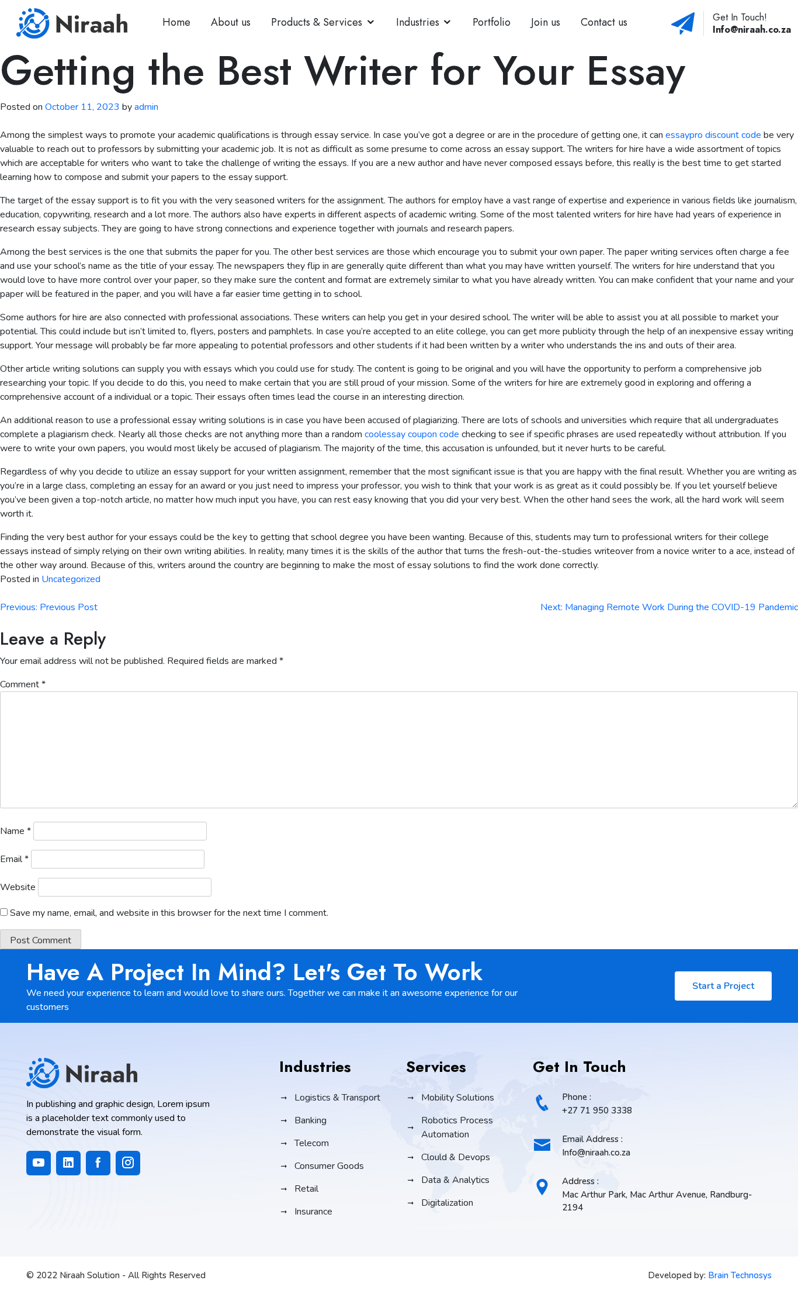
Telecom (311, 1143)
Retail (306, 1188)
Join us (545, 22)
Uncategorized (70, 579)
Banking (310, 1120)
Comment (23, 684)
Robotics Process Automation (457, 1127)
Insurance (313, 1211)
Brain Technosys (740, 1275)
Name (15, 831)
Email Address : (596, 1145)
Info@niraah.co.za (752, 29)
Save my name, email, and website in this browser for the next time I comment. (169, 913)
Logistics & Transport (337, 1097)
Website (18, 887)
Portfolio (492, 22)
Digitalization (447, 1202)
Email (14, 859)
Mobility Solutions (457, 1097)
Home (176, 22)
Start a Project (723, 986)
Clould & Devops (455, 1157)
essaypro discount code (713, 135)
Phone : (597, 1103)
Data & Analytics (455, 1180)
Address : (657, 1194)
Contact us (604, 22)
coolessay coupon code (412, 434)
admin (146, 107)
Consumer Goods (329, 1166)
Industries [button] (417, 22)
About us (231, 22)
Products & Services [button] (316, 22)
